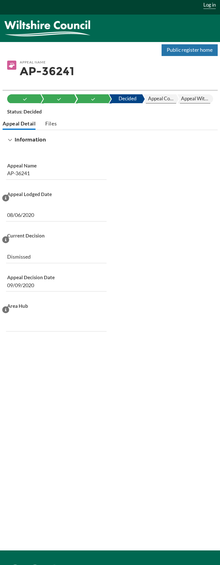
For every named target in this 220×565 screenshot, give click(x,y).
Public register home (190, 50)
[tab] (19, 124)
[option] (25, 98)
